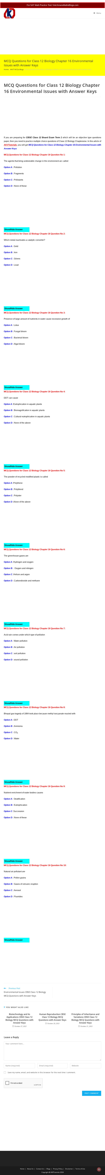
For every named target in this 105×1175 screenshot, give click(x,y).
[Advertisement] (52, 36)
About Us (30, 1169)
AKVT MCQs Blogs (17, 69)
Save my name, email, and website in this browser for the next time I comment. (42, 1072)
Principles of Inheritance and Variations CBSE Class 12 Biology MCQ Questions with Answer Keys (85, 1018)
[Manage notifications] (99, 1169)
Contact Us (40, 1169)
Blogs (48, 1169)
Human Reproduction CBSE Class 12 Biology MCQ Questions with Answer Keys (52, 1017)
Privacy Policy (58, 1169)
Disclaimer (69, 1169)
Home (6, 69)
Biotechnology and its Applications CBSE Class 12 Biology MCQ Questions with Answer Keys (19, 1018)
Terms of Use (80, 1169)
